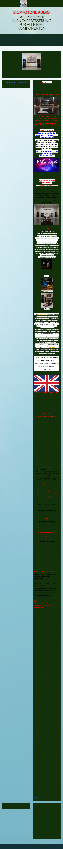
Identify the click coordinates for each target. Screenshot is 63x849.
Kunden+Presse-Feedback (15, 40)
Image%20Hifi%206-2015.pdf (42, 724)
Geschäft (40, 846)
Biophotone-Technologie (33, 35)
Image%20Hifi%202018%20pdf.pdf (47, 513)
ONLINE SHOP (32, 44)
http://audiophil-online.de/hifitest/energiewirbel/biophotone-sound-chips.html (45, 619)
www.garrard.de (38, 797)
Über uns (17, 35)
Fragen (50, 783)
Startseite (7, 35)
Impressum (52, 40)
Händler (32, 40)
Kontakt (41, 40)
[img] (23, 3)
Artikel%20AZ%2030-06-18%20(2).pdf (45, 566)
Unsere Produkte (52, 35)
